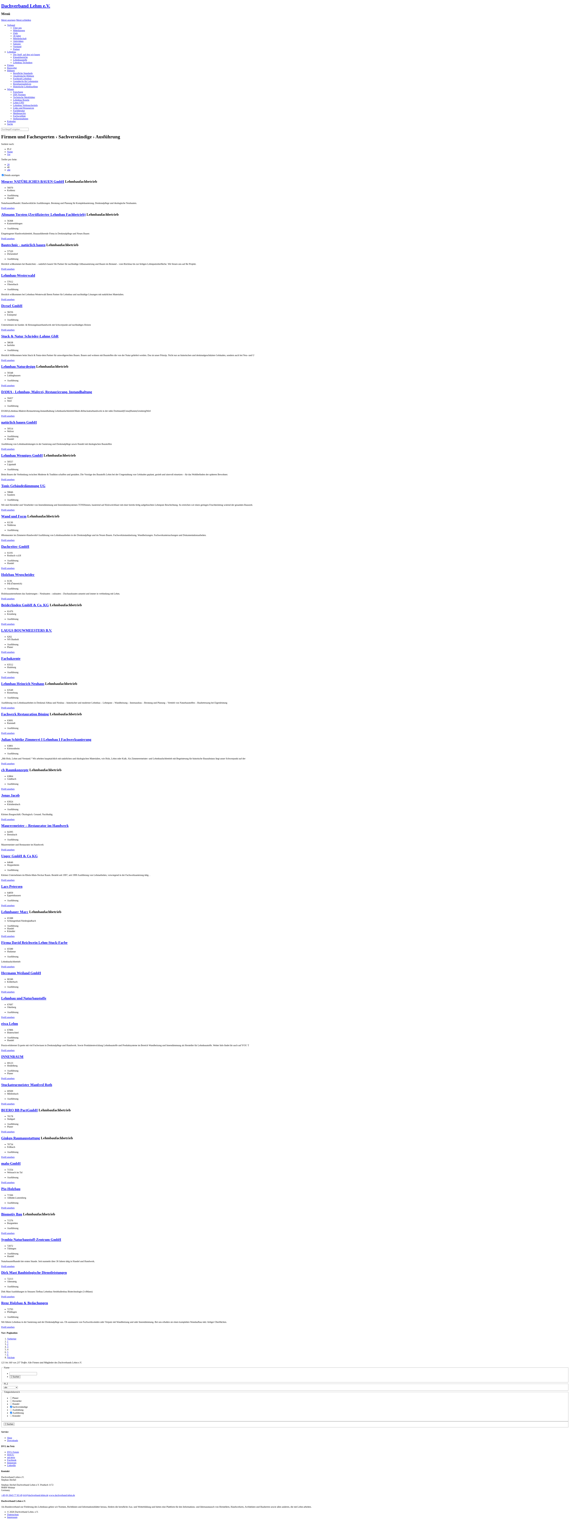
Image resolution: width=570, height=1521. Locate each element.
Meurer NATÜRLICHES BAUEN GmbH (32, 181)
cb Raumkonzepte (14, 770)
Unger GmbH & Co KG (19, 856)
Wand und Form (13, 516)
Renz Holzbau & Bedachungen (24, 1303)
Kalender (11, 121)
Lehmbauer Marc (14, 912)
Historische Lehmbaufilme (25, 86)
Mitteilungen (19, 30)
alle (8, 170)
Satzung (17, 44)
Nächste (11, 1357)
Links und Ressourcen (23, 108)
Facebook (11, 1460)
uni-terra (11, 1457)
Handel (15, 1404)
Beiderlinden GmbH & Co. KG (25, 605)
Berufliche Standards (23, 73)
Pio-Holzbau (10, 1189)
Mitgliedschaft (19, 38)
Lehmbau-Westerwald (18, 275)
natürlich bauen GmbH (19, 422)
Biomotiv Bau (11, 1214)
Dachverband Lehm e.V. (25, 5)
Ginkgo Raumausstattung (20, 1138)
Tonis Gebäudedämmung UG (23, 486)
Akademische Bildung (23, 76)
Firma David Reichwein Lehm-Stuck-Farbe (34, 942)
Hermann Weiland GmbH (21, 973)
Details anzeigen (12, 175)
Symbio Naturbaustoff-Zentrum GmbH (31, 1239)
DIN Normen (19, 94)
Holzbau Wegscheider (18, 575)
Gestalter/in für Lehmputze (25, 81)
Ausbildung (17, 1410)
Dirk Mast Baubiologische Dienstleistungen (34, 1272)
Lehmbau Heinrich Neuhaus (22, 684)
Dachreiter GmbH (15, 546)
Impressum (12, 1517)
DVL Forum (13, 1452)
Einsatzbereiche (20, 57)
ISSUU (10, 1454)
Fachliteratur (19, 110)
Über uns (17, 28)
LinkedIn (11, 1465)
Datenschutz (13, 1514)
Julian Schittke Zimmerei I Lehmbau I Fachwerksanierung (46, 739)
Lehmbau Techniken (22, 62)
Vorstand (17, 46)
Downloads (12, 1440)
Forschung (18, 92)
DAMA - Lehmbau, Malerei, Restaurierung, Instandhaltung (46, 392)
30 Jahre (17, 36)
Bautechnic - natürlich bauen (23, 245)
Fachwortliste (19, 116)
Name (10, 152)
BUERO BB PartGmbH (19, 1110)
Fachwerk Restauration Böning (25, 714)
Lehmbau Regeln (21, 100)
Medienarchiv (19, 113)
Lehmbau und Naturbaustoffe (23, 998)
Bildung (11, 70)
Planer (15, 1398)
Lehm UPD (18, 102)
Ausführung (18, 1413)
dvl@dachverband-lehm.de (35, 1495)
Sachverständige (20, 1407)
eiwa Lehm (9, 1024)
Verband (11, 25)
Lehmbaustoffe (20, 60)
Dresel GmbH (11, 306)
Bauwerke (12, 68)
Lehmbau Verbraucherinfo (25, 105)
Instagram (11, 1462)
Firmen (10, 65)
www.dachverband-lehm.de (62, 1495)
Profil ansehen (8, 208)
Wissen (10, 89)
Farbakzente (10, 658)
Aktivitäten (18, 41)
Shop (9, 1438)
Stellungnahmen (20, 118)
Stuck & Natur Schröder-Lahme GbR (29, 336)
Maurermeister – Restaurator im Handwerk (35, 826)
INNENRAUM (12, 1057)
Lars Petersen (11, 886)
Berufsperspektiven (22, 84)
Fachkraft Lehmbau (22, 78)
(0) (11, 1495)
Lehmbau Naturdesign (18, 366)
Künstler (16, 1416)
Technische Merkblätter (24, 97)
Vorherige (11, 1339)
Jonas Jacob (10, 795)
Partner (16, 49)
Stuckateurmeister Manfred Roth (26, 1085)
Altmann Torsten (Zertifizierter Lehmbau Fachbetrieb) (43, 214)
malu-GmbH (11, 1163)
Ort (8, 154)
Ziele (15, 33)
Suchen (15, 1377)
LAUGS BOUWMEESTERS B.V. (26, 630)
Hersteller (17, 1401)
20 (8, 164)
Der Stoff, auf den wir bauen (26, 54)
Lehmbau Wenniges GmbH (22, 455)
